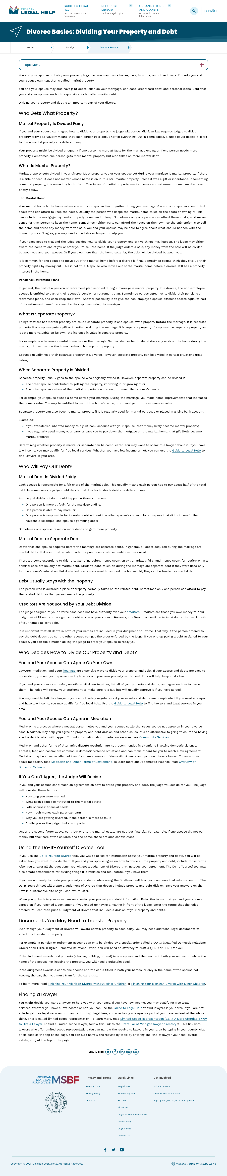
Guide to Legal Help (186, 450)
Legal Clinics (124, 1128)
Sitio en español (126, 1093)
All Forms (123, 1107)
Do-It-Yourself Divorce (55, 855)
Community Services (154, 737)
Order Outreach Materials (167, 1093)
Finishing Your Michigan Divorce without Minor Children (87, 983)
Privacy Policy (93, 1093)
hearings (69, 670)
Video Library (124, 1121)
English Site (124, 1086)
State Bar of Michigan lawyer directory (148, 1024)
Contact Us (124, 1135)
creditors (133, 612)
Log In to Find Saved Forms (132, 1114)
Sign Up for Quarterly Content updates (174, 1100)
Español (211, 11)
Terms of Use (93, 1086)
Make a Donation (162, 1086)
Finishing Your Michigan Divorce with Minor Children (168, 983)
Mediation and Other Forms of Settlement (81, 761)
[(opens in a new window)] (56, 1080)
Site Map (122, 1100)
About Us (91, 1100)
